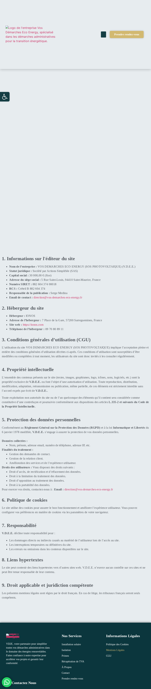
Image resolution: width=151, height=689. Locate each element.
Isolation (66, 650)
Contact (66, 673)
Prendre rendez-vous (72, 678)
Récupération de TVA (73, 661)
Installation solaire (71, 644)
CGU (108, 655)
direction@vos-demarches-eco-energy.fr (58, 297)
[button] (5, 97)
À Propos (66, 667)
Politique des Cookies (117, 644)
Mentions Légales (115, 650)
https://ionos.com (33, 324)
